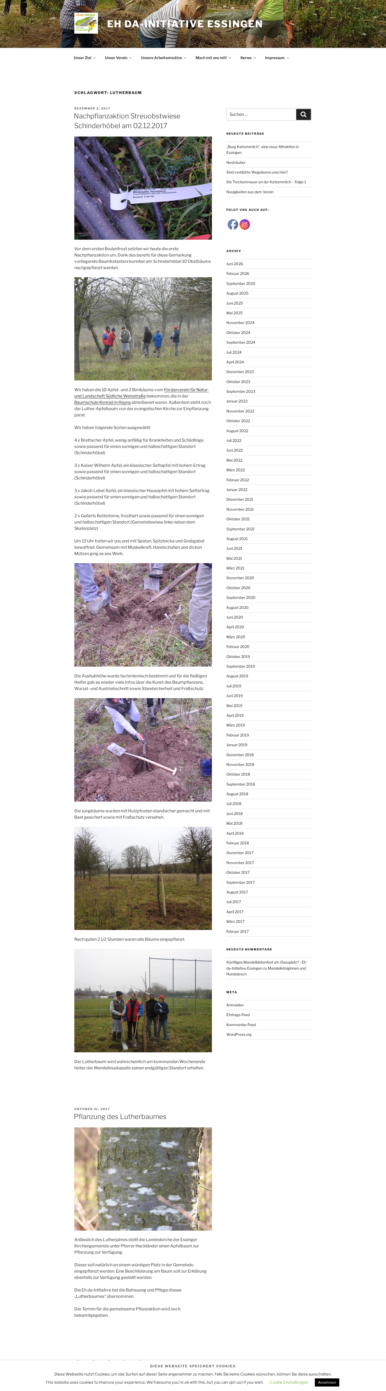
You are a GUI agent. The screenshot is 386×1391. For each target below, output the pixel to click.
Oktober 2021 (238, 519)
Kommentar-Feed (241, 1024)
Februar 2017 (237, 931)
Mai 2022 (234, 460)
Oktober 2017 (238, 872)
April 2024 (235, 362)
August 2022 (237, 430)
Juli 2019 (233, 686)
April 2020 (235, 627)
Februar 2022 (237, 480)
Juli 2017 (233, 902)
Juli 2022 (233, 440)
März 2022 (235, 470)
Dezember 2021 (239, 499)
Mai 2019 (234, 705)
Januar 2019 (236, 744)
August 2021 (237, 538)
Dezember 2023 (240, 371)
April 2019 (235, 715)
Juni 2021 (234, 548)
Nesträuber (236, 162)
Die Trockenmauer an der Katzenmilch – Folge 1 (266, 182)
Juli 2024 (234, 352)
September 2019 (240, 666)
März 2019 (235, 725)
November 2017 (240, 862)
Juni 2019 (234, 695)
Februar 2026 (237, 273)
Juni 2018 (234, 813)
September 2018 (240, 784)
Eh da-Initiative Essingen (185, 24)
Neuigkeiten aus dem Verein (250, 192)
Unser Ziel (82, 57)
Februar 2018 (237, 843)
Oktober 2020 (238, 587)
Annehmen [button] (327, 1382)
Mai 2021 (234, 558)
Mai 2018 (234, 823)
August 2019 (237, 676)
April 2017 (234, 911)
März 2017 (235, 921)
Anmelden (235, 1005)
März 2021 (235, 568)
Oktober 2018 (238, 774)
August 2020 (237, 607)
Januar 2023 (237, 401)
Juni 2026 (234, 264)
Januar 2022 (236, 489)
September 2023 (240, 391)
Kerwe (246, 57)
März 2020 (235, 637)
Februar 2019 (237, 735)
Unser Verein (116, 57)
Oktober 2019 (238, 656)
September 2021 (240, 529)
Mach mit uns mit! (211, 57)
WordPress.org (239, 1034)
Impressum (275, 57)
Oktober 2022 (238, 421)
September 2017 (240, 882)
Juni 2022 (234, 450)
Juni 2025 (234, 303)
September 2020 (240, 597)
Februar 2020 (237, 646)
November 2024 (240, 322)
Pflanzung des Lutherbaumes (120, 1116)
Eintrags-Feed (238, 1014)
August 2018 (237, 794)
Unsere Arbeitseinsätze (161, 57)
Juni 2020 (234, 617)
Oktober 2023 (238, 381)
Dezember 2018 (240, 754)
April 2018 (235, 833)
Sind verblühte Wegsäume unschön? (257, 172)
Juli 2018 (233, 803)
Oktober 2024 (238, 332)
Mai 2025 (234, 313)
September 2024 (240, 342)
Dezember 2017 (239, 852)
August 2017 (237, 892)
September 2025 (240, 283)
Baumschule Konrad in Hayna (102, 402)
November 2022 (240, 411)
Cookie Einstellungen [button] (289, 1382)
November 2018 (240, 764)
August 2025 (237, 293)
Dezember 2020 (240, 578)
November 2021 (240, 509)
